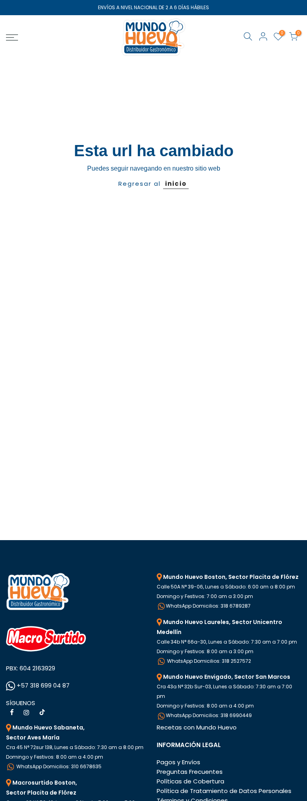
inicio (176, 183)
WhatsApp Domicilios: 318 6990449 (209, 715)
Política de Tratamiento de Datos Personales (224, 791)
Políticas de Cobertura (190, 781)
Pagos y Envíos (178, 762)
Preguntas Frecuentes (190, 771)
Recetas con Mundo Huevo (197, 727)
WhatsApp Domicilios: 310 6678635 (58, 766)
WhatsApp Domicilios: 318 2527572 (208, 661)
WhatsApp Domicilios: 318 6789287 (208, 605)
